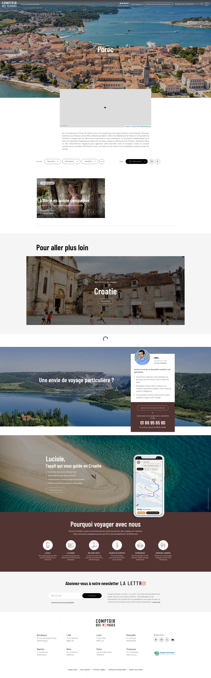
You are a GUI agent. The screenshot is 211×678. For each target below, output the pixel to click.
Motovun (68, 389)
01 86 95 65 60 (152, 422)
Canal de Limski (101, 389)
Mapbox (128, 126)
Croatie (105, 288)
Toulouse (131, 649)
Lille (69, 635)
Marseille (131, 635)
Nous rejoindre (85, 670)
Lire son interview (160, 363)
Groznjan (58, 389)
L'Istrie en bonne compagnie (64, 200)
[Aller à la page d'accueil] (10, 4)
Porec (77, 389)
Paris (99, 649)
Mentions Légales (99, 670)
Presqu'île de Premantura (84, 394)
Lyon (99, 635)
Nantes (40, 649)
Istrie (50, 394)
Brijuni (48, 389)
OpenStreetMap (136, 126)
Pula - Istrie (87, 389)
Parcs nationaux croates (64, 394)
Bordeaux (42, 635)
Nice (69, 649)
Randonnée (99, 394)
